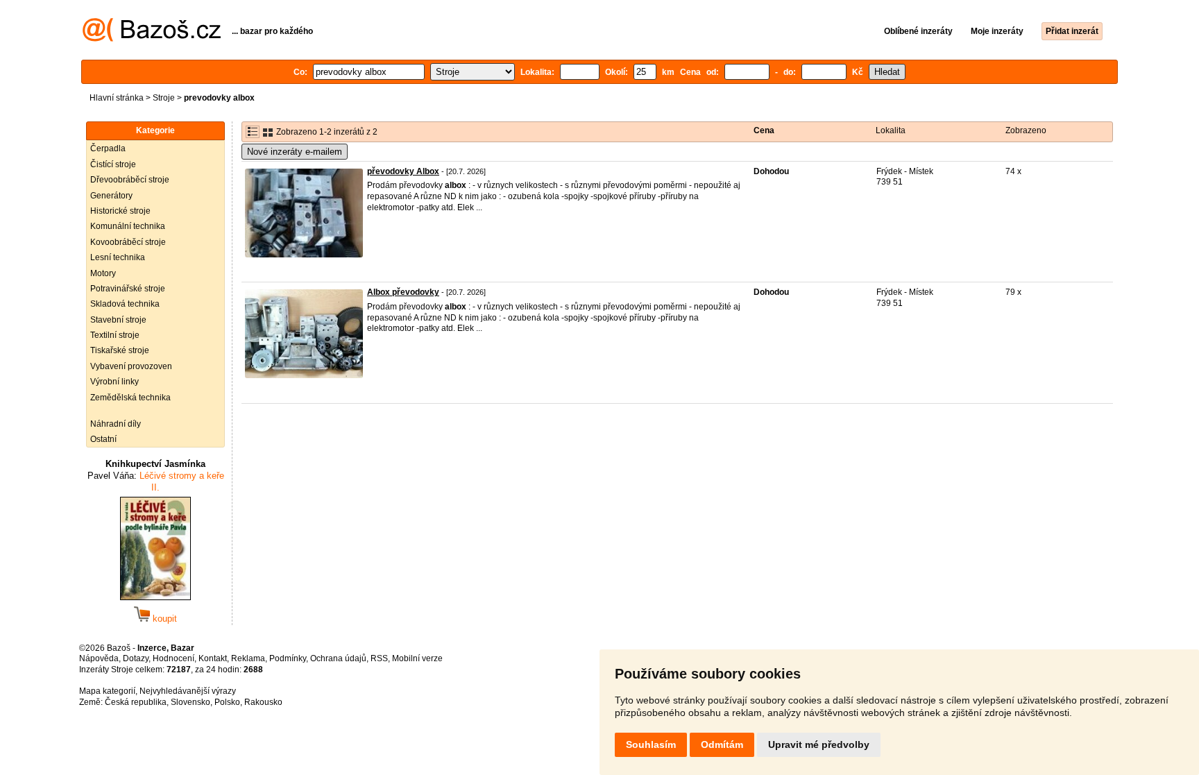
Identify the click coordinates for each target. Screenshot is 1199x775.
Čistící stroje (113, 164)
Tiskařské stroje (119, 350)
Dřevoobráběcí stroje (129, 180)
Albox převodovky (403, 292)
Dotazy (135, 658)
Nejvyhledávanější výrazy (187, 691)
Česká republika (136, 702)
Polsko (227, 702)
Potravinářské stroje (127, 288)
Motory (103, 273)
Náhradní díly (115, 424)
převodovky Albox (403, 171)
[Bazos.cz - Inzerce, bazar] (152, 39)
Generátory (111, 196)
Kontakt (212, 658)
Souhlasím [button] (651, 744)
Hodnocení (173, 658)
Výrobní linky (114, 381)
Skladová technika (125, 304)
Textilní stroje (114, 335)
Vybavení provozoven (131, 366)
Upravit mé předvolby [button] (818, 744)
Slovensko (190, 702)
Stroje (164, 98)
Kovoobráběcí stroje (128, 242)
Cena (764, 130)
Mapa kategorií (107, 691)
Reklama (248, 658)
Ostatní (103, 439)
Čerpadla (108, 148)
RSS (379, 658)
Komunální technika (127, 226)
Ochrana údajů (338, 658)
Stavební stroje (118, 320)
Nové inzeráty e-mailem (294, 151)
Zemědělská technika (130, 397)
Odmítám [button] (722, 744)
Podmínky (287, 658)
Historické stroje (120, 211)
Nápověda (99, 658)
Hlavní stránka (117, 98)
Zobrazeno (1025, 130)
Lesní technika (117, 257)
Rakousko (263, 702)
